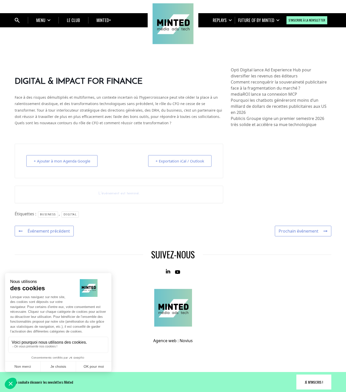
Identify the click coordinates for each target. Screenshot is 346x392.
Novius (186, 340)
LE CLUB (73, 20)
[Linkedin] (168, 271)
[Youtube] (177, 271)
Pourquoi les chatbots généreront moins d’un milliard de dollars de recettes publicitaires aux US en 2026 (278, 106)
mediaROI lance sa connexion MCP (264, 94)
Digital (70, 214)
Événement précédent (49, 231)
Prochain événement (298, 231)
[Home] (173, 24)
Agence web (165, 340)
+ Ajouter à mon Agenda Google (62, 160)
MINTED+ (104, 20)
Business (48, 214)
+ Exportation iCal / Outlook (180, 160)
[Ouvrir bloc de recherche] (17, 20)
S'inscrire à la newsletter (307, 20)
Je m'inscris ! (314, 382)
